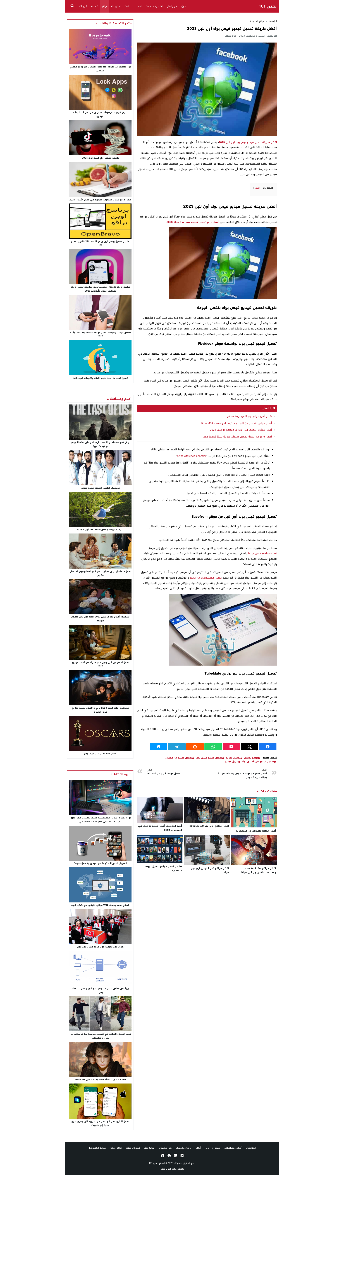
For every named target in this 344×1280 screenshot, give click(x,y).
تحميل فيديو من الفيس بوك (258, 762)
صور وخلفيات (165, 1148)
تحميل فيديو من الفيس (178, 758)
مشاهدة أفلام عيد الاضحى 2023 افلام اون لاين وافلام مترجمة (100, 619)
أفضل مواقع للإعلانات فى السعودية (256, 831)
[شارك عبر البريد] (231, 747)
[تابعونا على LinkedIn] (182, 1155)
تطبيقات (129, 6)
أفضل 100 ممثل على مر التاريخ (100, 753)
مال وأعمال (172, 6)
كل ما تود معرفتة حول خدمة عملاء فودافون (100, 947)
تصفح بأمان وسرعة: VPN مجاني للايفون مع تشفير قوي (100, 905)
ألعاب (139, 6)
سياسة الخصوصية (97, 1148)
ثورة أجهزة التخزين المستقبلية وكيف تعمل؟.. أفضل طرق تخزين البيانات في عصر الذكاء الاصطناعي (100, 820)
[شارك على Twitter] (249, 747)
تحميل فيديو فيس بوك (209, 758)
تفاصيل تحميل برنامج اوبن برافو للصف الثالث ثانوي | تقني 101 (100, 243)
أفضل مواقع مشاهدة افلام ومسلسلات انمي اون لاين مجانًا (258, 870)
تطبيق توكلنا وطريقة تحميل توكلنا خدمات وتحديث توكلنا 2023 (100, 334)
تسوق (184, 6)
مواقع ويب (149, 1148)
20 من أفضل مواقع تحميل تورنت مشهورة (163, 868)
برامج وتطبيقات (183, 1148)
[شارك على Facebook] (268, 747)
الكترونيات (116, 6)
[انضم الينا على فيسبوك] (162, 1155)
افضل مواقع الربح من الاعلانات (163, 772)
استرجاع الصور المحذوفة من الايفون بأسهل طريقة (100, 863)
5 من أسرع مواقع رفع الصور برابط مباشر (249, 416)
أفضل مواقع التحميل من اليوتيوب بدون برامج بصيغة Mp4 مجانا (236, 423)
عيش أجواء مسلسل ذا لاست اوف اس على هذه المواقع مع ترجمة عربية (100, 444)
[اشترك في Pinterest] (169, 1155)
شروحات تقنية (133, 1148)
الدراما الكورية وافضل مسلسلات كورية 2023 (100, 530)
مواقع (105, 6)
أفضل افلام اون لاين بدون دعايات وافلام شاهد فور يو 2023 (100, 664)
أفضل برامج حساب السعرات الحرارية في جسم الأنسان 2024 (100, 200)
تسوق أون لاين (212, 1148)
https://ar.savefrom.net (262, 553)
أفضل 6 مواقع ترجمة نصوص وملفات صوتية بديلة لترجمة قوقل (237, 436)
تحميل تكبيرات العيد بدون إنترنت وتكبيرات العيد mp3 (100, 378)
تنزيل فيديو (231, 762)
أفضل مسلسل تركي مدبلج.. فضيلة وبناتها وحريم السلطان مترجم (100, 573)
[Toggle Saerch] (72, 6)
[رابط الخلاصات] (175, 1155)
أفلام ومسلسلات (154, 6)
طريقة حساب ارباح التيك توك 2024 (100, 158)
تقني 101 (268, 6)
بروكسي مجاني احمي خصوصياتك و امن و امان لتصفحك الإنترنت (100, 990)
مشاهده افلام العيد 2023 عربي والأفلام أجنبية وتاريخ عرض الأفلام (100, 710)
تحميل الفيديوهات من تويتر (206, 577)
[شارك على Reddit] (195, 747)
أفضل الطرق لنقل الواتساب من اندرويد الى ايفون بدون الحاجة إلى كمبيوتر (100, 1123)
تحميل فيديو (233, 758)
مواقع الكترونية (257, 21)
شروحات (83, 6)
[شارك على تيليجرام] (177, 747)
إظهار (257, 188)
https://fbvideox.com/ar (191, 455)
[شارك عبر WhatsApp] (213, 747)
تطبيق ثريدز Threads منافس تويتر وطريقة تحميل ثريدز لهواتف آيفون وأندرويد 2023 (100, 289)
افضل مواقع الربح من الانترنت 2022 (209, 826)
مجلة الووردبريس (168, 1169)
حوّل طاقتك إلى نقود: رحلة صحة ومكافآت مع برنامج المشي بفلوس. (100, 69)
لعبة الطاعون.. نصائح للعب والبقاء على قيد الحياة (100, 1080)
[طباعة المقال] (158, 747)
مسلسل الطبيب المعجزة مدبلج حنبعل (100, 488)
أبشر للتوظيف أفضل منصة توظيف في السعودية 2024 (160, 828)
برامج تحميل (251, 758)
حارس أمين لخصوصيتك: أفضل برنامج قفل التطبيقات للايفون (100, 114)
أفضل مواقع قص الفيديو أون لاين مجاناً (210, 870)
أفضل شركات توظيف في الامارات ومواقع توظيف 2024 (241, 429)
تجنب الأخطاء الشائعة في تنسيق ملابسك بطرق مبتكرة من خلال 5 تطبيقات (100, 1036)
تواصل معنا (116, 1148)
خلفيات (94, 6)
